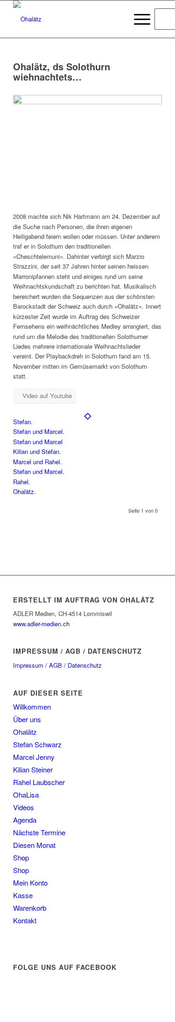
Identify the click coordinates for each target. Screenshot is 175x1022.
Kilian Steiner (33, 769)
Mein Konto (30, 882)
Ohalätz (25, 732)
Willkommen (32, 706)
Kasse (23, 895)
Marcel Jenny (34, 757)
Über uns (27, 719)
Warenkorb (29, 908)
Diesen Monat (34, 845)
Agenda (24, 820)
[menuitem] (115, 19)
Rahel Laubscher (39, 782)
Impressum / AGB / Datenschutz (57, 665)
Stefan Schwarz (37, 744)
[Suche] (115, 19)
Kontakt (24, 920)
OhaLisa (26, 794)
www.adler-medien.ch (41, 623)
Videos (23, 807)
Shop (21, 857)
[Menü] (137, 19)
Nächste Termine (39, 832)
